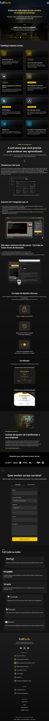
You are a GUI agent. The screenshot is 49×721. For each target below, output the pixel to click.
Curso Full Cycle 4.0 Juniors (23, 659)
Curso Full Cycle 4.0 (21, 655)
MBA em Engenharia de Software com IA (26, 663)
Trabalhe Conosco (24, 710)
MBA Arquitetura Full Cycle (23, 666)
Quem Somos (24, 701)
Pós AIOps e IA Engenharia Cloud (24, 680)
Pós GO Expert (20, 673)
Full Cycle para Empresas (22, 693)
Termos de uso (32, 719)
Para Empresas (31, 484)
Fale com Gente (24, 707)
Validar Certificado (17, 719)
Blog (25, 704)
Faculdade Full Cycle (21, 689)
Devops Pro (19, 677)
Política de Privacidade (25, 719)
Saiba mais (24, 34)
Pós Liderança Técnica (22, 670)
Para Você (17, 484)
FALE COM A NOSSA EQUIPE (12, 448)
